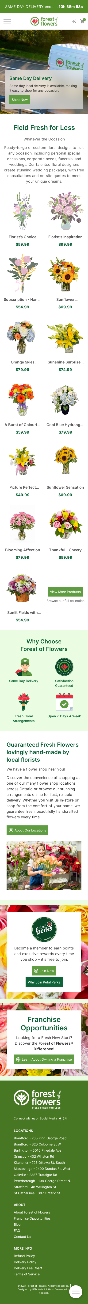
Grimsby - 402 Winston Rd (34, 1156)
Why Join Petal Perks (44, 982)
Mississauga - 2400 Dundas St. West (42, 1169)
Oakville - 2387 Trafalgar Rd (35, 1175)
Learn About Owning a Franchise (47, 1059)
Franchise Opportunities (32, 1218)
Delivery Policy (25, 1262)
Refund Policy (24, 1256)
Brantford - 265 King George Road (40, 1138)
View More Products (65, 592)
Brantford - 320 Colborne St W (37, 1144)
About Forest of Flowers (32, 1212)
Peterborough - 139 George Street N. (42, 1181)
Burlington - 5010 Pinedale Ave (37, 1150)
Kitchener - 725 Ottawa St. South (39, 1162)
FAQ (17, 1230)
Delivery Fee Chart (28, 1268)
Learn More (20, 100)
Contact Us (22, 1237)
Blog (17, 1224)
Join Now (47, 971)
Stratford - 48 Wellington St (35, 1187)
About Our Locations (30, 830)
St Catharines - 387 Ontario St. (37, 1193)
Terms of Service (27, 1274)
